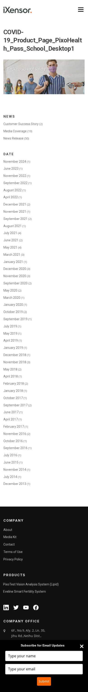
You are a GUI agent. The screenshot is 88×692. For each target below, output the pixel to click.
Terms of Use (13, 552)
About (7, 530)
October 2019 (13, 312)
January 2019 (13, 347)
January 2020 (13, 304)
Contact (9, 544)
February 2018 (13, 383)
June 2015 (11, 462)
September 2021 (15, 219)
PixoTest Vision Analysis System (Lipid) (31, 584)
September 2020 (15, 283)
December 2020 (14, 269)
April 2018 (10, 376)
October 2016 (13, 441)
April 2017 (10, 419)
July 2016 (10, 455)
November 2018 (14, 362)
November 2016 (14, 434)
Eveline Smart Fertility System (24, 591)
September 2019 (15, 319)
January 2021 (13, 262)
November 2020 (14, 276)
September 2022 (15, 183)
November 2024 (14, 161)
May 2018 (10, 369)
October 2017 (13, 398)
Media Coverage (15, 131)
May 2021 (10, 247)
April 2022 (10, 197)
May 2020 (10, 290)
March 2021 (11, 254)
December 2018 (14, 355)
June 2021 (11, 240)
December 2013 (14, 484)
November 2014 (14, 469)
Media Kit (9, 537)
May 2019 (10, 333)
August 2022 (12, 190)
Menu (80, 9)
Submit (44, 681)
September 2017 (15, 405)
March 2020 (11, 297)
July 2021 (10, 233)
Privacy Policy (13, 559)
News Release (13, 138)
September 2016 (15, 448)
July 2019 (10, 326)
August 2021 (12, 226)
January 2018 (13, 391)
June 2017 (11, 412)
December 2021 (14, 204)
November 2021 (14, 211)
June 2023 (11, 168)
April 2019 (10, 340)
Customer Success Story (21, 124)
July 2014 (10, 477)
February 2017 (13, 426)
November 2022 (14, 176)
